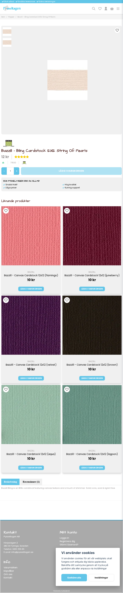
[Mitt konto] (106, 8)
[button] (117, 30)
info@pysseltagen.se (22, 552)
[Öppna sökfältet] (94, 8)
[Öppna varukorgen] (112, 8)
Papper (11, 17)
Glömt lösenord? (69, 544)
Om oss (8, 574)
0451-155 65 (18, 549)
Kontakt (8, 577)
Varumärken (10, 567)
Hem (3, 17)
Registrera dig (67, 541)
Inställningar (101, 577)
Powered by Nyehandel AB (61, 591)
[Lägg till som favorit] (100, 8)
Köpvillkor (9, 571)
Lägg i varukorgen (31, 288)
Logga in (64, 538)
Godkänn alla (74, 577)
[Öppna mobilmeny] (118, 8)
